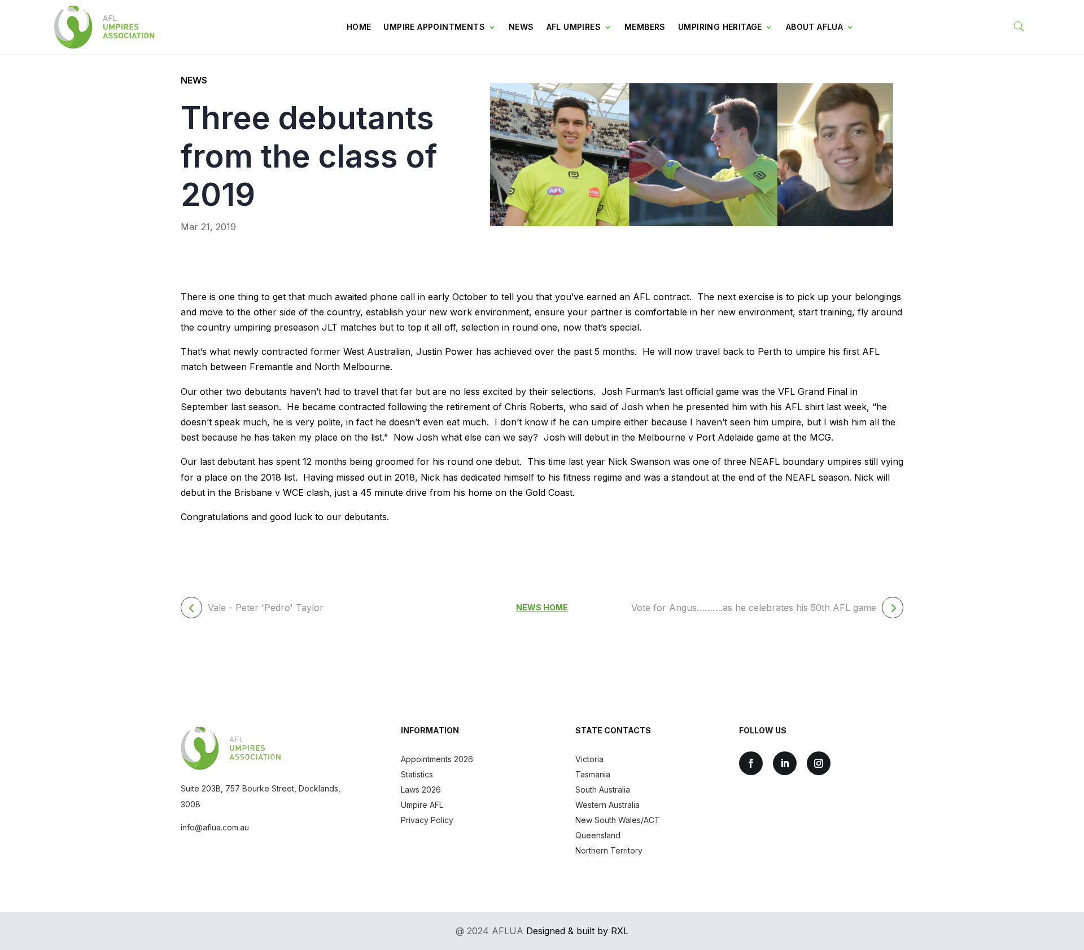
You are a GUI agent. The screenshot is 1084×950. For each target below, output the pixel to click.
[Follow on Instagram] (819, 763)
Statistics (417, 774)
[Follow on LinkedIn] (785, 763)
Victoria (589, 759)
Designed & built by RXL (577, 930)
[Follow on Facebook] (751, 763)
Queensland (597, 835)
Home (359, 27)
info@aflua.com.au (215, 827)
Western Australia (607, 805)
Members (645, 27)
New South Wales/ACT (617, 820)
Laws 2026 (421, 789)
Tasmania (592, 774)
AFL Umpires (574, 27)
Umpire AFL (422, 805)
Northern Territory (608, 850)
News (521, 27)
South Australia (602, 789)
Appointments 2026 (437, 759)
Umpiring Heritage (720, 27)
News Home (542, 608)
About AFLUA (814, 27)
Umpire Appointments (434, 27)
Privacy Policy (427, 820)
